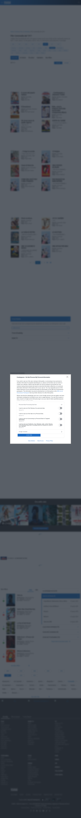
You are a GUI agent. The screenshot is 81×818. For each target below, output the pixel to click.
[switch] (60, 408)
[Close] (67, 377)
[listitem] (40, 404)
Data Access (40, 440)
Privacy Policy (49, 440)
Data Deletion (31, 440)
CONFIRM (29, 435)
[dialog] (40, 409)
